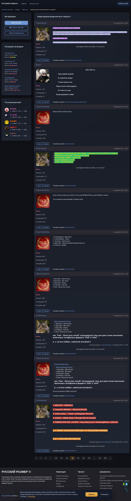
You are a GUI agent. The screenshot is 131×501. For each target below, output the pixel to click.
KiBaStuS (13, 82)
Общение (25, 9)
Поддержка (60, 486)
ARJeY (38, 65)
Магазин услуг (61, 481)
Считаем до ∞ (10, 53)
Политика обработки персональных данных (114, 480)
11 (61, 458)
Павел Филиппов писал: (62, 321)
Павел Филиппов (70, 60)
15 (83, 458)
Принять (91, 494)
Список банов (82, 481)
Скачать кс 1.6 (34, 3)
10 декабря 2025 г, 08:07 (120, 190)
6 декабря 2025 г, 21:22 (121, 65)
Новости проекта (62, 478)
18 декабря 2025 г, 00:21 (120, 400)
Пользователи (83, 476)
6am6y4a (13, 57)
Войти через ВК (17, 27)
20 (105, 458)
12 (67, 458)
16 (89, 458)
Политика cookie (105, 483)
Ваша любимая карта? (12, 86)
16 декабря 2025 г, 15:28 (120, 274)
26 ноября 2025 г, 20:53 (121, 23)
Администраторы (84, 478)
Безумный (13, 65)
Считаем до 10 (10, 61)
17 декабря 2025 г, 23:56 (120, 315)
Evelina (79, 60)
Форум (17, 9)
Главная (23, 3)
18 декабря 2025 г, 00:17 (120, 358)
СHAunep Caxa (15, 90)
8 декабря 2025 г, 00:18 (121, 106)
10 (56, 458)
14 (78, 458)
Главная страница (7, 9)
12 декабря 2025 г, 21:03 (120, 232)
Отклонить (104, 494)
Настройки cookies (106, 488)
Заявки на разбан (84, 483)
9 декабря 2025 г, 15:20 (121, 148)
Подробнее (31, 496)
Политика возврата (106, 486)
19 (100, 458)
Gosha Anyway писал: (61, 364)
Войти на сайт (123, 3)
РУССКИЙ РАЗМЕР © (16, 472)
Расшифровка (10, 78)
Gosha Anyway (41, 23)
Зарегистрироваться (16, 33)
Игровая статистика (84, 486)
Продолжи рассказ (11, 69)
